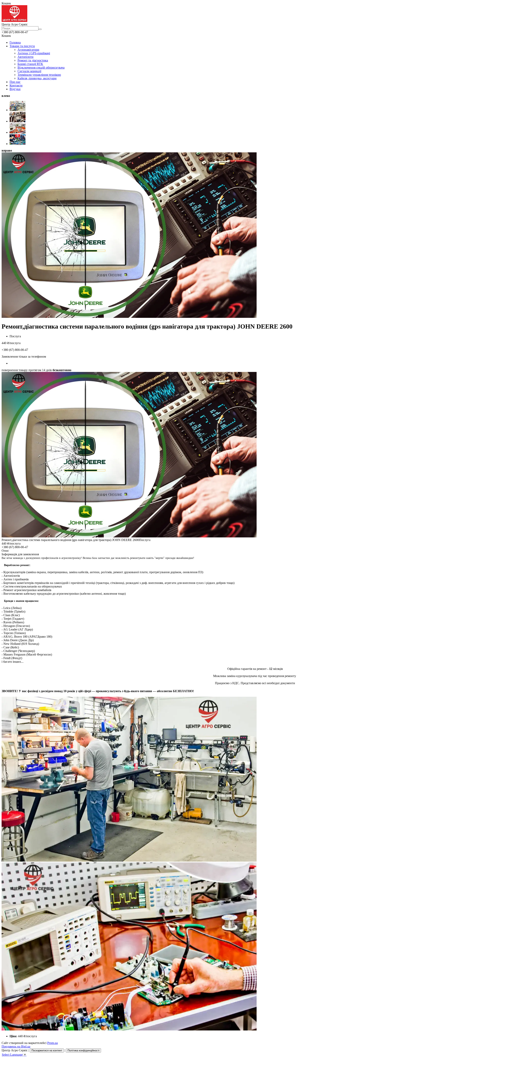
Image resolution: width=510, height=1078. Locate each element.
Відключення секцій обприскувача (41, 67)
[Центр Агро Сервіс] (14, 20)
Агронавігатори (28, 49)
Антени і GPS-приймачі (34, 53)
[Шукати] (40, 29)
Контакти (16, 85)
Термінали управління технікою (39, 74)
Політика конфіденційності (83, 1050)
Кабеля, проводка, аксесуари (37, 78)
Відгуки (15, 89)
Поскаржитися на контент (46, 1050)
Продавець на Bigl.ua (16, 1046)
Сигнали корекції (29, 71)
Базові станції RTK (30, 64)
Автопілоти (25, 56)
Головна (15, 42)
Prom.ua (52, 1043)
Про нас (15, 82)
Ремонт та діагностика (33, 60)
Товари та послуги (22, 46)
